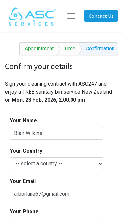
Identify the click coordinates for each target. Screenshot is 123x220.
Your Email (23, 181)
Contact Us (101, 16)
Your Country (26, 151)
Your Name (23, 120)
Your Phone (24, 211)
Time (69, 49)
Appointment (39, 49)
